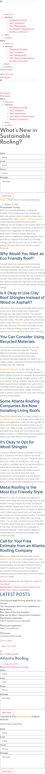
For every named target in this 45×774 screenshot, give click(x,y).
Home (2, 199)
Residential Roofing (18, 20)
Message (4, 177)
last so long (21, 322)
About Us (9, 14)
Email (2, 161)
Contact (8, 37)
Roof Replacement (18, 26)
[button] (22, 40)
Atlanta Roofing (23, 716)
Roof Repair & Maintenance (22, 29)
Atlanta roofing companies (31, 219)
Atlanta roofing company (11, 559)
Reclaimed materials (9, 369)
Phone (3, 169)
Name (2, 153)
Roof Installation (17, 23)
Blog (7, 35)
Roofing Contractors (19, 32)
